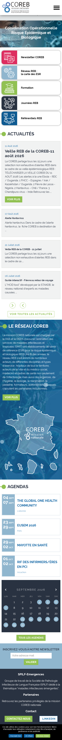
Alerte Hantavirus (14, 218)
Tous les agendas (31, 637)
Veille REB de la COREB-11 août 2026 (29, 153)
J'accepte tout (15, 736)
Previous (23, 305)
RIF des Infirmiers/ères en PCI (37, 564)
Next (13, 305)
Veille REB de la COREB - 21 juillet (23, 249)
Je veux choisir (43, 736)
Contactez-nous (18, 718)
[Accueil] (16, 7)
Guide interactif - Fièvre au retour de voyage (29, 280)
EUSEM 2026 (26, 525)
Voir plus (13, 199)
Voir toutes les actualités (31, 314)
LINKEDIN (48, 718)
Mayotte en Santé (32, 545)
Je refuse (29, 736)
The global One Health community (37, 503)
